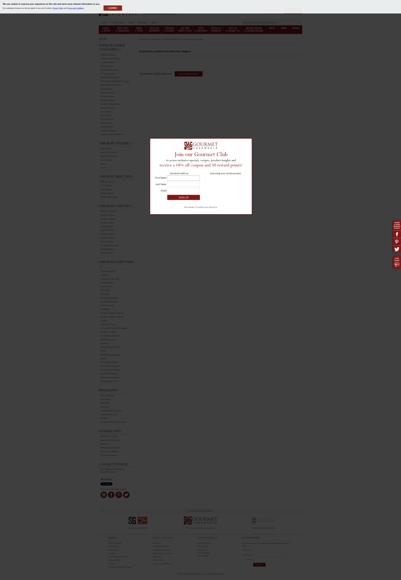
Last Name (160, 184)
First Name (160, 177)
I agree (112, 8)
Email (163, 190)
